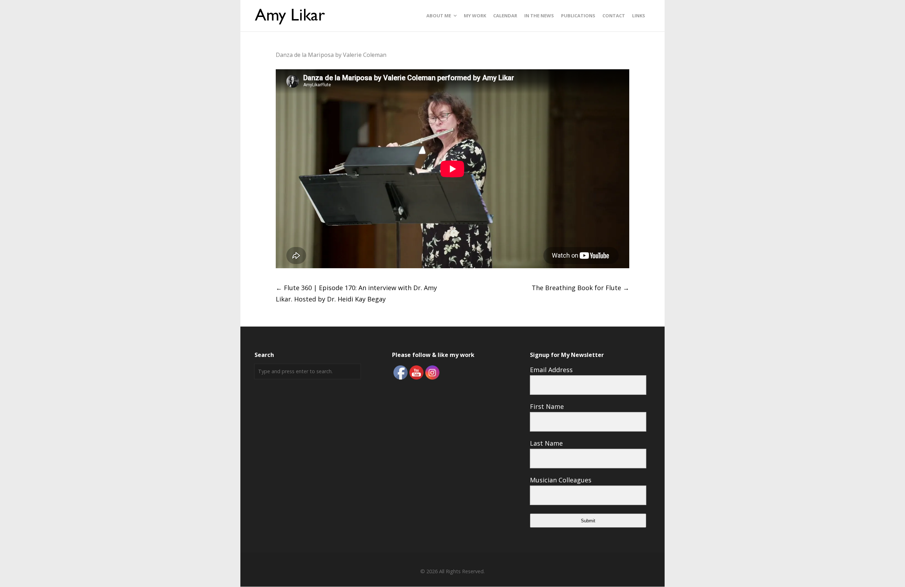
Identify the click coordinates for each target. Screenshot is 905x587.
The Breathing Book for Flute (580, 287)
